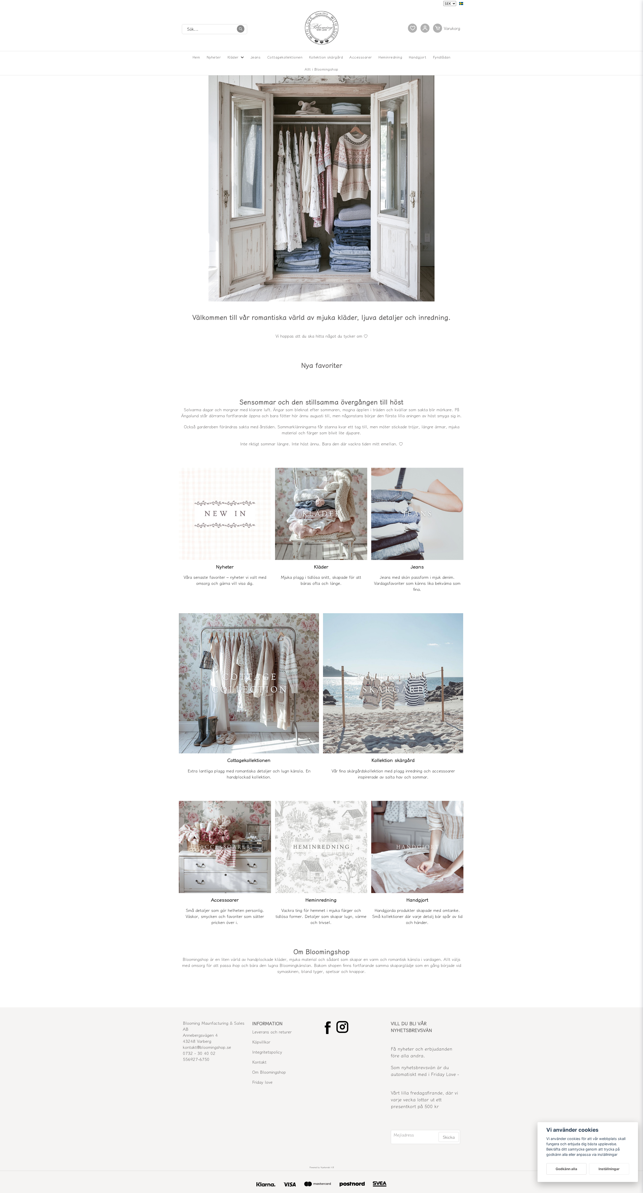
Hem (196, 57)
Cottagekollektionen (285, 57)
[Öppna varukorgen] (447, 28)
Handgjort (417, 57)
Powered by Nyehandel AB (321, 1167)
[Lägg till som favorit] (412, 28)
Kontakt (259, 1062)
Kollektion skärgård (326, 57)
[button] (461, 4)
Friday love (262, 1082)
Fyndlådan (442, 57)
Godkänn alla (566, 1169)
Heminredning (390, 57)
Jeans (256, 57)
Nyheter (214, 57)
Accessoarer (360, 57)
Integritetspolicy (267, 1052)
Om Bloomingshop (269, 1072)
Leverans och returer (272, 1032)
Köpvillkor (261, 1042)
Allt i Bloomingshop (321, 69)
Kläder (233, 57)
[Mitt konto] (425, 28)
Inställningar (609, 1169)
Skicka (449, 1137)
